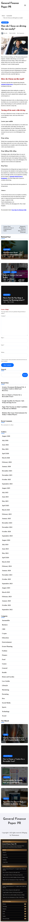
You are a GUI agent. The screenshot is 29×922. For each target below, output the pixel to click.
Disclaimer (5, 859)
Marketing (5, 690)
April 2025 (5, 505)
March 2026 (6, 458)
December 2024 (7, 523)
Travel (4, 716)
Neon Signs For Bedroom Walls (18, 210)
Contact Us (5, 854)
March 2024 (6, 562)
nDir (5, 256)
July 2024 (5, 544)
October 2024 (6, 531)
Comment (3, 316)
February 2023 (7, 596)
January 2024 (6, 570)
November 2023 (7, 575)
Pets (3, 698)
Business (5, 625)
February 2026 (7, 462)
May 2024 (5, 553)
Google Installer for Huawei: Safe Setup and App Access (13, 401)
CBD (3, 629)
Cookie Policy (5, 862)
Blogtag (24, 832)
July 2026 (5, 440)
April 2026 (5, 453)
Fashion (4, 651)
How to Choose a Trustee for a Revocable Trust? (12, 395)
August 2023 (6, 588)
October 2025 (6, 479)
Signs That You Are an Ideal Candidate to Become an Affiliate (14, 407)
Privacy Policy (5, 857)
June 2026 (5, 445)
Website (2, 352)
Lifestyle (5, 685)
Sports (4, 707)
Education (5, 638)
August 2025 (6, 488)
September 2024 (7, 536)
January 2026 (6, 466)
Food (3, 659)
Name (2, 337)
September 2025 (7, 484)
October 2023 (6, 579)
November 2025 (7, 475)
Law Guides (6, 681)
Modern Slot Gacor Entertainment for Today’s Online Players (14, 413)
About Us (4, 852)
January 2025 (6, 518)
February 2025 (7, 514)
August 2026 (6, 436)
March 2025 (6, 510)
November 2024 (7, 527)
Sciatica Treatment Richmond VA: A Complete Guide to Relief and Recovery (14, 388)
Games (4, 664)
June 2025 (5, 497)
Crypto (4, 633)
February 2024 (7, 566)
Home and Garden (8, 677)
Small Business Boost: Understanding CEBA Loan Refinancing (12, 255)
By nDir (5, 33)
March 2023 (6, 592)
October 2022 (6, 605)
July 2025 (5, 492)
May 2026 (5, 449)
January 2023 (6, 601)
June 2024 (5, 549)
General (14, 272)
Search (3, 369)
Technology (5, 711)
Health (4, 672)
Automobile (5, 22)
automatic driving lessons (7, 84)
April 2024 (5, 557)
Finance (4, 655)
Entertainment (7, 642)
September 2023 (7, 583)
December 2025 (7, 471)
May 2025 (5, 501)
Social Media (6, 703)
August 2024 (6, 540)
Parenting (5, 694)
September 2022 (7, 609)
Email (2, 345)
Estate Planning (7, 646)
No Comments (20, 33)
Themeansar (15, 835)
